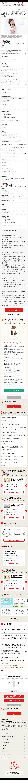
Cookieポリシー (5, 758)
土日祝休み (4, 35)
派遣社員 (9, 93)
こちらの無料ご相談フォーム (10, 635)
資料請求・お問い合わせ (7, 736)
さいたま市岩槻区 (7, 459)
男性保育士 (15, 37)
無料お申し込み (5, 739)
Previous (2, 485)
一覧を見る (13, 619)
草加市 (4, 462)
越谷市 (17, 459)
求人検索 (18, 4)
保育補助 (9, 89)
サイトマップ (5, 751)
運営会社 (4, 745)
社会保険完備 (19, 35)
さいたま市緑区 (19, 456)
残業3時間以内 (11, 35)
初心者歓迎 (9, 37)
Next (26, 485)
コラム (3, 748)
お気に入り (22, 4)
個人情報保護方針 (6, 755)
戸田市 (17, 462)
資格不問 (4, 37)
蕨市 (4, 465)
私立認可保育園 (10, 200)
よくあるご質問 (5, 742)
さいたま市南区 (7, 456)
